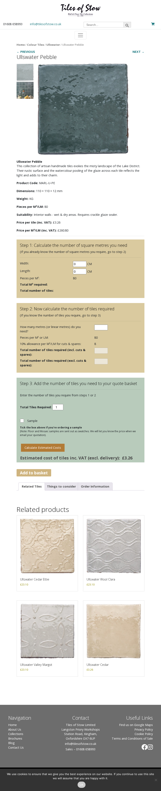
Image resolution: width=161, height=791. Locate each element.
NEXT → (138, 52)
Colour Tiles (35, 45)
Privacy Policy (143, 729)
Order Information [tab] (95, 486)
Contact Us (16, 747)
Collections (15, 734)
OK (82, 784)
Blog (11, 743)
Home (21, 45)
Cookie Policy (144, 734)
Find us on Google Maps (136, 725)
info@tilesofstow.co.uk (45, 24)
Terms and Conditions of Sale (132, 738)
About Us (14, 729)
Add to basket (34, 473)
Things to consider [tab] (61, 486)
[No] (156, 780)
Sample (32, 421)
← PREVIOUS (26, 52)
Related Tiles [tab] (32, 486)
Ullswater (53, 45)
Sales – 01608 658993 (80, 749)
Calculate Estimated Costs (43, 448)
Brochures (15, 738)
